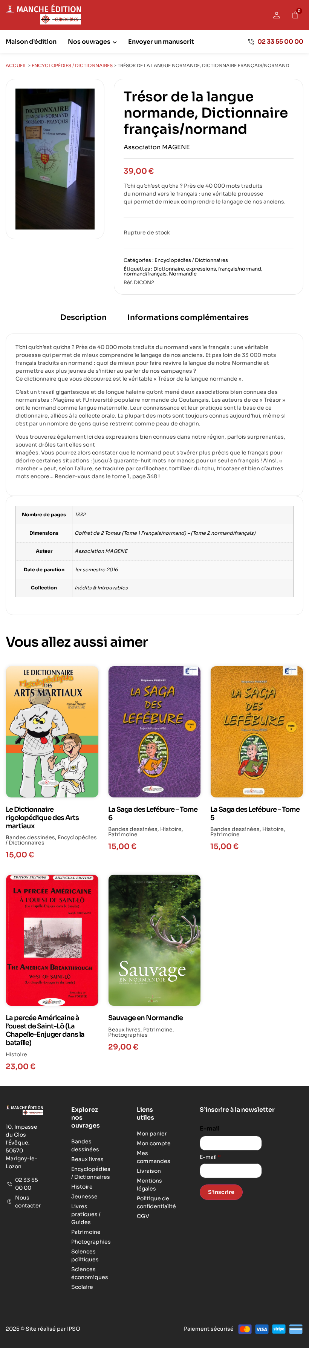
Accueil (16, 65)
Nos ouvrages (89, 42)
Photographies (128, 1034)
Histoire (171, 829)
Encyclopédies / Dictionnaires (72, 65)
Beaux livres (124, 1029)
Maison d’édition (31, 42)
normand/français (145, 274)
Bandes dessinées (30, 837)
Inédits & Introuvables (101, 588)
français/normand (239, 269)
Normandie (183, 274)
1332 (80, 515)
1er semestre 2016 (96, 570)
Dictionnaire (168, 269)
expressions (201, 269)
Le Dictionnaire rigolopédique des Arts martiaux (42, 817)
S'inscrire (221, 1192)
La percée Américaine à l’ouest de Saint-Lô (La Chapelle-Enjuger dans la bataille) (45, 1030)
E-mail (210, 1129)
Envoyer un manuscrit (161, 42)
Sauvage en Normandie (145, 1018)
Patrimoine (123, 834)
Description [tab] (83, 317)
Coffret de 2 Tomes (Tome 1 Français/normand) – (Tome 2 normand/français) (165, 533)
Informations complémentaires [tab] (188, 317)
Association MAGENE (157, 147)
